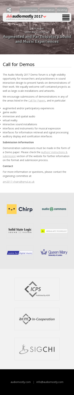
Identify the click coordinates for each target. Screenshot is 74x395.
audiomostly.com (21, 382)
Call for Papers (36, 100)
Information (47, 10)
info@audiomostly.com (49, 382)
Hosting (62, 10)
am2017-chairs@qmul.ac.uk (18, 181)
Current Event (29, 10)
